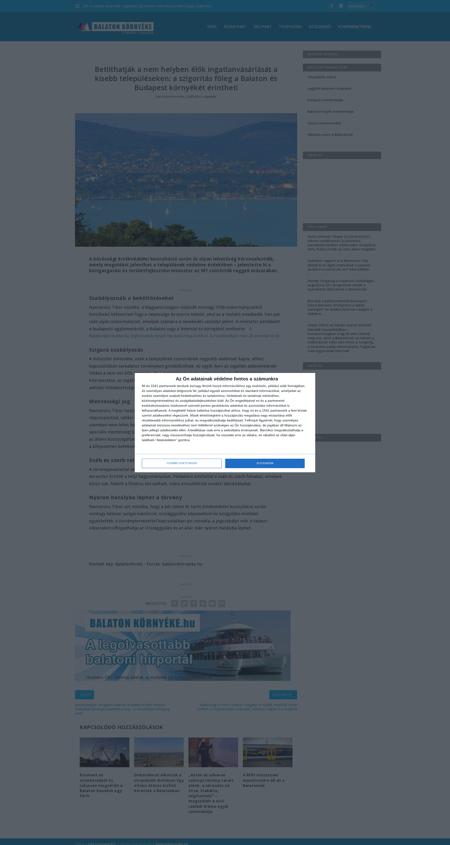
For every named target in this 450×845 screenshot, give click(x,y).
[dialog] (225, 422)
